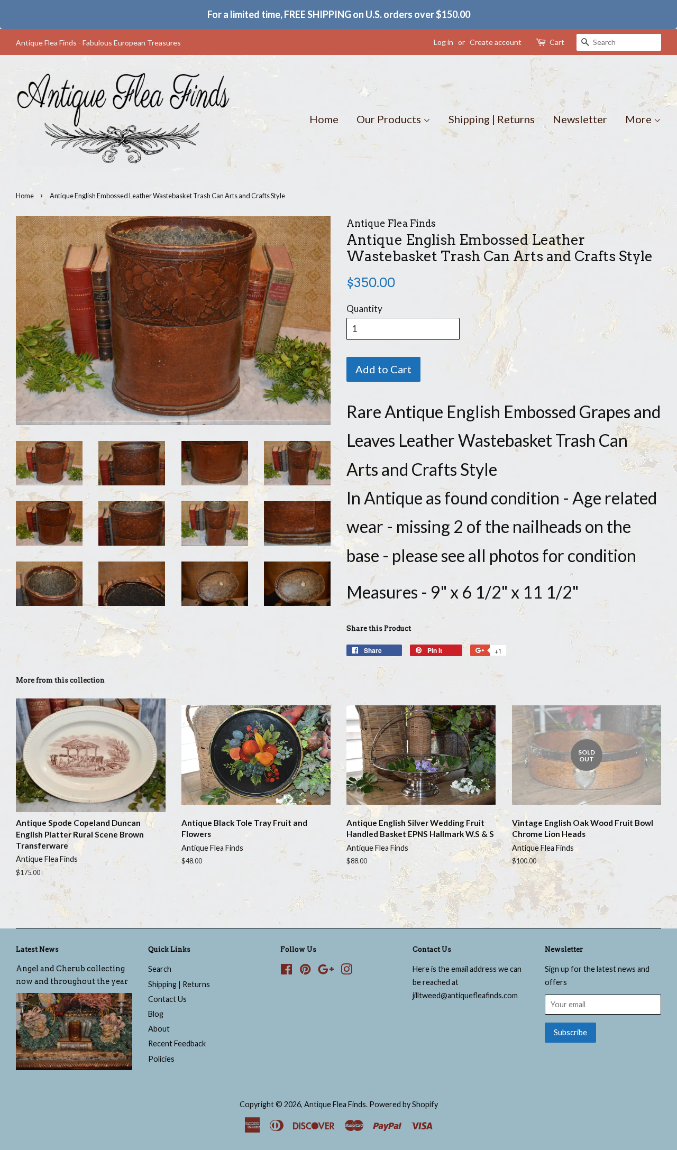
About (159, 1028)
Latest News (37, 949)
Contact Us (167, 999)
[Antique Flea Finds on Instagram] (346, 971)
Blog (155, 1013)
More (639, 119)
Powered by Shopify (403, 1104)
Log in (443, 42)
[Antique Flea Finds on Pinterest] (305, 971)
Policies (161, 1058)
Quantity (364, 308)
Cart (557, 42)
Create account (496, 42)
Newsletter (580, 119)
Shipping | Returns (492, 119)
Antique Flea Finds (335, 1104)
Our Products (389, 119)
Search (159, 968)
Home (323, 119)
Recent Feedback (177, 1043)
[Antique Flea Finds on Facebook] (286, 971)
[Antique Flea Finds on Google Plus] (326, 971)
